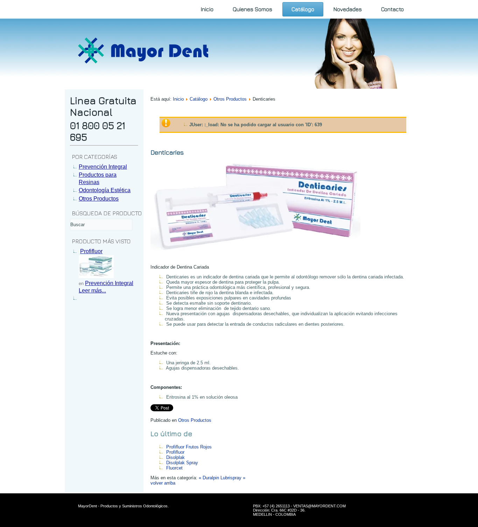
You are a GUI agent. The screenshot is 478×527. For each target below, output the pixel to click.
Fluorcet (174, 468)
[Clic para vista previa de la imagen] (255, 257)
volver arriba (162, 483)
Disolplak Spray (182, 462)
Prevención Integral (109, 283)
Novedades (347, 9)
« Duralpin (209, 477)
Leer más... (92, 290)
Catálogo (302, 9)
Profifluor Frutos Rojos (189, 447)
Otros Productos (230, 99)
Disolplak (175, 457)
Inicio (207, 9)
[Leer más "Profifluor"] (96, 276)
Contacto (392, 9)
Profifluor (91, 251)
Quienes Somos (252, 9)
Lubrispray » (232, 477)
